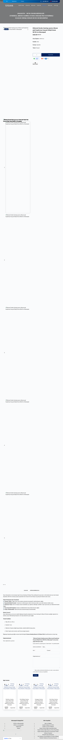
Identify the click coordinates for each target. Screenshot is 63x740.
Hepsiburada (14, 1)
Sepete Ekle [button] (12, 707)
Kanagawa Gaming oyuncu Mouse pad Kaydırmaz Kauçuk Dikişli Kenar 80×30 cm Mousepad (38, 702)
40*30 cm (28, 5)
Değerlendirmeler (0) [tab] (34, 590)
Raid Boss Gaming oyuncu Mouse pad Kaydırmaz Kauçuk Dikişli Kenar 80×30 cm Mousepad (9, 702)
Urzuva (9, 5)
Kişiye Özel (21, 5)
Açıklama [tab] (26, 590)
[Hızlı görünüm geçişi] (8, 684)
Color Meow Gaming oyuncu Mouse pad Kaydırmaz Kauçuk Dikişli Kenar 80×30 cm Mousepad (53, 702)
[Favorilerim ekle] (5, 684)
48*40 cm (33, 5)
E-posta (49, 650)
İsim (34, 650)
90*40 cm (50, 5)
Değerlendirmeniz (37, 656)
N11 (7, 1)
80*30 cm (44, 5)
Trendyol (22, 1)
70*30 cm (39, 5)
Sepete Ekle (50, 54)
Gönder (35, 675)
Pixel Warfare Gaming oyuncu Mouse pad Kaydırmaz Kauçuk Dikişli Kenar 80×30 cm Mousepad (24, 702)
